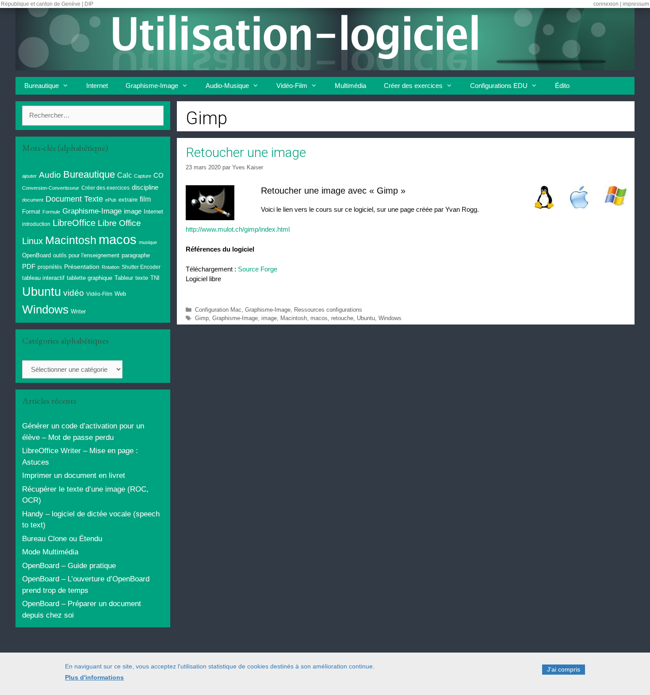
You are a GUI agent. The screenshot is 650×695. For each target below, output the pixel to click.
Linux (32, 241)
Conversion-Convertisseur (50, 188)
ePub (110, 199)
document (32, 199)
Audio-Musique (227, 85)
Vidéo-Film (291, 85)
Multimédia (350, 85)
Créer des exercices (413, 85)
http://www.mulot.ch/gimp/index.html (238, 229)
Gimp (202, 318)
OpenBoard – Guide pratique (69, 565)
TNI (155, 278)
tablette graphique (89, 278)
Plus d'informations (94, 677)
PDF (28, 266)
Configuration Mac (218, 309)
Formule (51, 211)
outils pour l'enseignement (86, 255)
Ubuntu (366, 318)
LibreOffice (74, 223)
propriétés (50, 267)
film (145, 199)
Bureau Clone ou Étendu (62, 539)
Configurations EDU (499, 85)
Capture (142, 176)
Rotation (110, 267)
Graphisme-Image (152, 85)
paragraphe (136, 255)
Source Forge (257, 269)
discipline (145, 187)
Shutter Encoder (141, 267)
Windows (390, 318)
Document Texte (74, 199)
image (269, 318)
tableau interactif (43, 278)
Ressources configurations (328, 309)
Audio (50, 174)
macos (319, 318)
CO (158, 175)
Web (120, 294)
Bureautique (41, 85)
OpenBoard (36, 255)
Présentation (81, 266)
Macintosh (293, 318)
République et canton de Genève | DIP (47, 4)
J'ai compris (563, 669)
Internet (97, 85)
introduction (36, 224)
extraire (128, 200)
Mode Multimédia (50, 552)
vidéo (73, 293)
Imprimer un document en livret (73, 475)
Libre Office (119, 223)
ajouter (29, 176)
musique (148, 242)
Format (31, 211)
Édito (562, 85)
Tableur (124, 278)
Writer (78, 311)
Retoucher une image (246, 152)
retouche (342, 318)
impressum (636, 4)
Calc (124, 175)
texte (141, 278)
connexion (606, 4)
